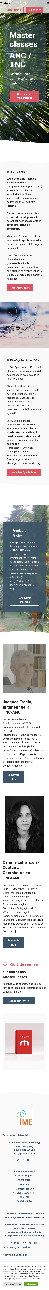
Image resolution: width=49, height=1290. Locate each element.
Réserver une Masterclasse (24, 96)
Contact (24, 1184)
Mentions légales (24, 1188)
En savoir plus (13, 777)
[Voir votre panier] (48, 3)
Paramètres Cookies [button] (13, 1284)
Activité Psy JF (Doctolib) (24, 1242)
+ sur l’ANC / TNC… (20, 287)
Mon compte (14, 9)
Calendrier (35, 9)
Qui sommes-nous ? (24, 1171)
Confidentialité (24, 1201)
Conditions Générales (24, 1193)
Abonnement (25, 1179)
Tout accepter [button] (30, 1284)
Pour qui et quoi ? (24, 1175)
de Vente (24, 1196)
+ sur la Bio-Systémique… (24, 472)
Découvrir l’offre (19, 1000)
